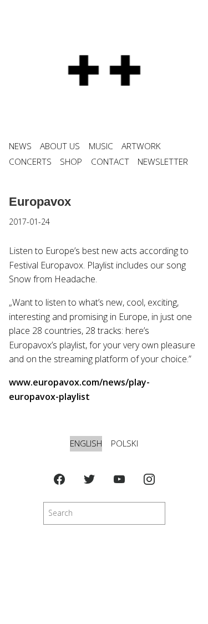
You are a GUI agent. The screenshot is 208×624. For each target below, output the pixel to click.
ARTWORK (141, 146)
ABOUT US (60, 146)
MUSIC (101, 146)
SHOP (71, 162)
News (20, 146)
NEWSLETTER (163, 162)
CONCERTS (30, 162)
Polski (124, 443)
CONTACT (110, 162)
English (86, 443)
